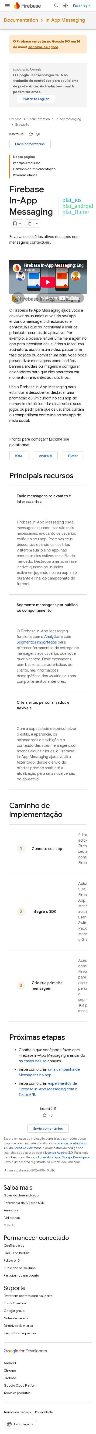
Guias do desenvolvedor (22, 1195)
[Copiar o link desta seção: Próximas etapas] (69, 1038)
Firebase (15, 119)
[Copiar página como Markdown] (29, 224)
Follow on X (12, 1260)
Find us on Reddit (16, 1253)
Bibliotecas (12, 1218)
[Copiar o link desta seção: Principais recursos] (78, 476)
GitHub (9, 1225)
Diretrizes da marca (18, 1326)
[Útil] (30, 134)
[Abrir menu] (7, 5)
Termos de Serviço (17, 1412)
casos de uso (35, 1061)
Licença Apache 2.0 (59, 1153)
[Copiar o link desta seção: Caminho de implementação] (67, 815)
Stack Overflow (15, 1303)
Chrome (10, 1370)
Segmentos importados (37, 642)
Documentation (21, 20)
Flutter (73, 456)
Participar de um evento (21, 1275)
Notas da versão (15, 1318)
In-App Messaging (65, 20)
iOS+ (19, 456)
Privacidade (44, 1412)
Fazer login (81, 6)
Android (45, 456)
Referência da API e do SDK (24, 1203)
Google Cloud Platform (21, 1385)
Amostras (11, 1210)
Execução (22, 125)
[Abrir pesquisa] (56, 5)
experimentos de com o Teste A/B (48, 1089)
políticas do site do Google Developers (62, 1157)
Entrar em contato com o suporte (28, 1296)
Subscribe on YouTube (20, 1268)
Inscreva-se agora (43, 47)
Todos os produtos (17, 1393)
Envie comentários (30, 144)
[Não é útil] (37, 134)
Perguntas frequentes (20, 1333)
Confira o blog (14, 1245)
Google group (14, 1311)
